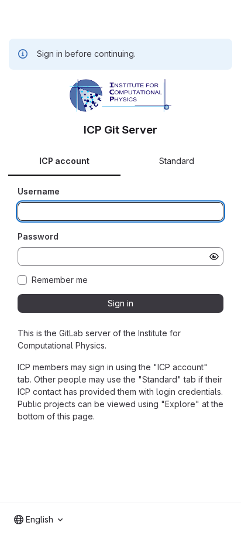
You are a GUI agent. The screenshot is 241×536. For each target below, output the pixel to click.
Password (38, 236)
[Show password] (214, 256)
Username (39, 191)
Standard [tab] (176, 161)
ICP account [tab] (64, 161)
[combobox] (38, 520)
